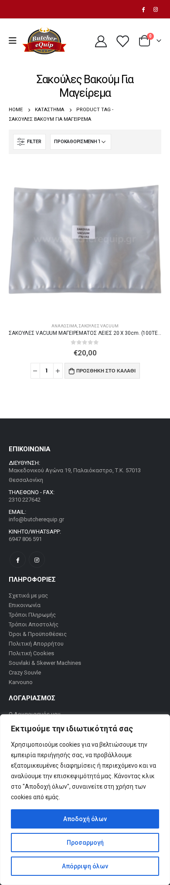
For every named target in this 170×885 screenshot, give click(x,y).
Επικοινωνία (25, 605)
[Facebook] (143, 9)
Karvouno (21, 682)
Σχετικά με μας (28, 595)
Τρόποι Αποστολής (33, 624)
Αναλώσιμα (64, 325)
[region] (85, 799)
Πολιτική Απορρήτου (36, 643)
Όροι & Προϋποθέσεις (38, 634)
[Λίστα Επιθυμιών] (122, 41)
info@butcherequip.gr (36, 519)
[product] (85, 239)
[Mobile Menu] (15, 40)
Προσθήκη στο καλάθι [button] (106, 370)
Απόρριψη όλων (85, 866)
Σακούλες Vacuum (98, 325)
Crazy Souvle (25, 672)
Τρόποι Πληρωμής (32, 614)
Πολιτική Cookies (31, 653)
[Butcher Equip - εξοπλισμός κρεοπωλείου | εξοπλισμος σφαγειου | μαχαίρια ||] (44, 41)
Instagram (37, 559)
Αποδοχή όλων (85, 818)
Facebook (18, 559)
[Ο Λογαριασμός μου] (101, 41)
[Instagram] (155, 9)
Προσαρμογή (85, 842)
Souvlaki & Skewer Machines (45, 663)
